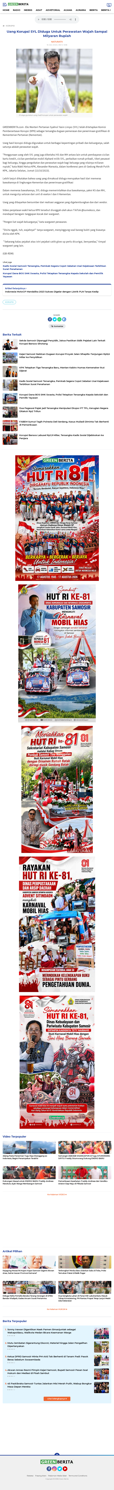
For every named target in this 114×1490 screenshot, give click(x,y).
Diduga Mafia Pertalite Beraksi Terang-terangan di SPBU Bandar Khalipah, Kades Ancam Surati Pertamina (28, 1297)
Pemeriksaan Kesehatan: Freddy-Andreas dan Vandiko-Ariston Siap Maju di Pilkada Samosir (83, 1182)
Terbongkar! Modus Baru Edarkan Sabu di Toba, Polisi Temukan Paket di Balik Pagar (82, 1271)
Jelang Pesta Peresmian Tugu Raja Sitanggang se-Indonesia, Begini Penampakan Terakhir (25, 1157)
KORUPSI (9, 302)
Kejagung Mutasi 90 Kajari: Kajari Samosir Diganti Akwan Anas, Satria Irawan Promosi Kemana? (28, 1271)
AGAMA (68, 10)
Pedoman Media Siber (57, 1476)
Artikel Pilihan (12, 1251)
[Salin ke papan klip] (64, 319)
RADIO (16, 10)
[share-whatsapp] (59, 319)
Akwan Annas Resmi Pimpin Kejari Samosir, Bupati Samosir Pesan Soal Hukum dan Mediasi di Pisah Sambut (47, 1372)
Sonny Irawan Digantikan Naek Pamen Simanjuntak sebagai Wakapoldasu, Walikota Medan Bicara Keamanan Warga (41, 1331)
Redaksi (30, 1476)
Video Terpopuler (14, 1136)
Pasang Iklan (40, 1476)
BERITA (94, 10)
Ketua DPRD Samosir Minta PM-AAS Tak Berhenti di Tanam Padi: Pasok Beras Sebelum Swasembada (47, 1358)
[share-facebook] (50, 319)
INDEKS (28, 10)
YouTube (67, 1472)
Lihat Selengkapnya (56, 1399)
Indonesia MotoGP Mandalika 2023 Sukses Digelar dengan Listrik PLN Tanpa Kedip (52, 291)
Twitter (61, 1472)
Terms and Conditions (78, 1476)
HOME (6, 10)
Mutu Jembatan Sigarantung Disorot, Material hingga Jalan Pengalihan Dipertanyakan (47, 1344)
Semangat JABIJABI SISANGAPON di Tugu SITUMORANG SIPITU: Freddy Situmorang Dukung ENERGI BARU (84, 1157)
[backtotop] (57, 1455)
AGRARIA (81, 10)
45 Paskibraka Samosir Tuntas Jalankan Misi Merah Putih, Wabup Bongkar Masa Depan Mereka (49, 1385)
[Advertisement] (57, 1428)
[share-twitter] (55, 319)
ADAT (39, 10)
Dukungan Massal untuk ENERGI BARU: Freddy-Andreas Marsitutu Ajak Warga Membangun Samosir (28, 1182)
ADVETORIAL (53, 10)
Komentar (58, 326)
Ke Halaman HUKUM (56, 1309)
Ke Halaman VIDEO (56, 1194)
